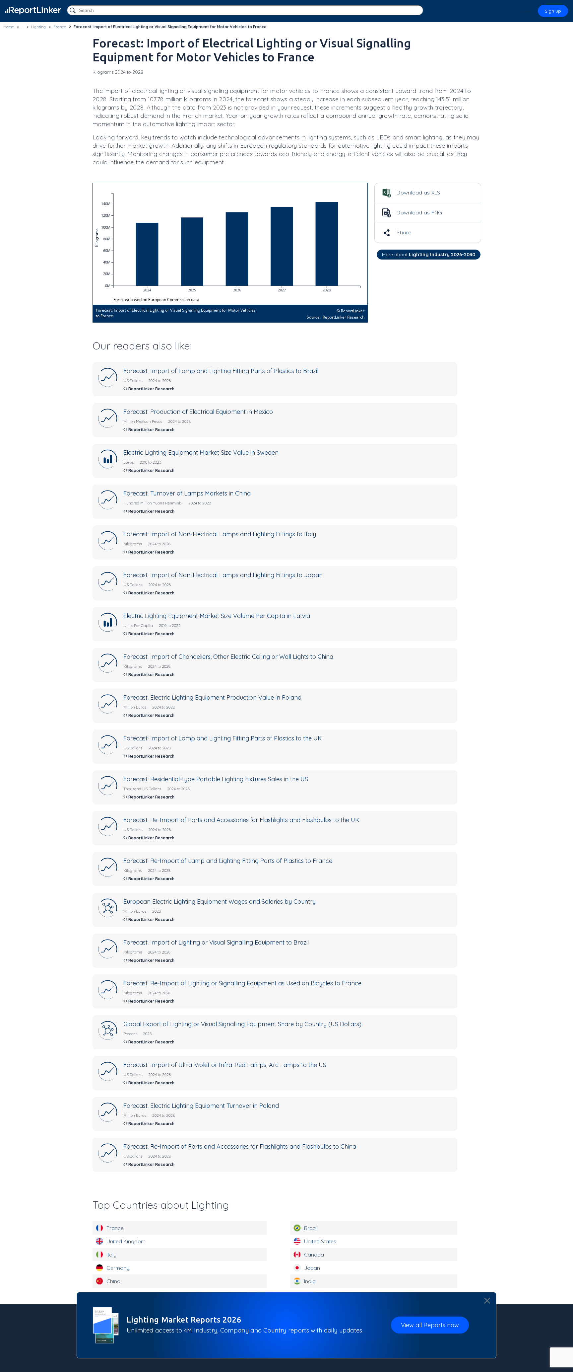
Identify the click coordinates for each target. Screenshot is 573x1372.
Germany (117, 1267)
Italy (111, 1254)
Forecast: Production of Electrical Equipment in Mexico (198, 412)
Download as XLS (417, 192)
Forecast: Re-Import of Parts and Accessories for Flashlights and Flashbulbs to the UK (241, 820)
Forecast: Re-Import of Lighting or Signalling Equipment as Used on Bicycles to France (242, 983)
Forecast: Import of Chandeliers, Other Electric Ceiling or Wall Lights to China (228, 656)
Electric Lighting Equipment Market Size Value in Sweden (201, 452)
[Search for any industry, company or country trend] (73, 10)
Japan (312, 1267)
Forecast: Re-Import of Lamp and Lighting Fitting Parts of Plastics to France (227, 861)
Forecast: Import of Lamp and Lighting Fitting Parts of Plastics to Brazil (220, 371)
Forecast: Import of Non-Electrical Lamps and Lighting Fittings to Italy (219, 534)
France (115, 1228)
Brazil (310, 1228)
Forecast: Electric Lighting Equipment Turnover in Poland (201, 1105)
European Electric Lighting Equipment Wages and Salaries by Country (219, 901)
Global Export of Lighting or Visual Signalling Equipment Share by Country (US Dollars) (242, 1024)
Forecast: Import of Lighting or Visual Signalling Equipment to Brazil (216, 942)
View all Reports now (430, 1325)
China (113, 1281)
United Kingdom (126, 1241)
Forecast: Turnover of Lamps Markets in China (187, 493)
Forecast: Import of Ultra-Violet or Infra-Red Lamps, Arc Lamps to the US (224, 1065)
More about (428, 255)
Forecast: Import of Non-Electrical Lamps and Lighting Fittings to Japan (223, 575)
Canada (314, 1254)
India (310, 1281)
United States (320, 1241)
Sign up (553, 11)
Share (403, 232)
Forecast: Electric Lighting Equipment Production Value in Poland (212, 697)
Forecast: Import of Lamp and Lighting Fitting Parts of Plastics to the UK (222, 738)
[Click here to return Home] (33, 10)
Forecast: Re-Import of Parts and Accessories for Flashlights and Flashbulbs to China (239, 1146)
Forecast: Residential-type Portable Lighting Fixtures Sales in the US (215, 779)
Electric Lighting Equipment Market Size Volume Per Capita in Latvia (216, 616)
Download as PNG (418, 212)
